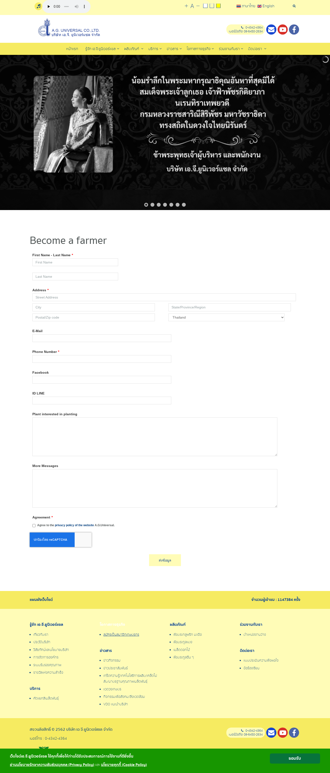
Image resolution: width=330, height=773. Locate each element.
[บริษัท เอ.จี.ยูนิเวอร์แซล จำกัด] (68, 27)
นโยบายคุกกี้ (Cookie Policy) (124, 765)
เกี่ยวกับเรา (40, 634)
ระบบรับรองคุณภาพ (47, 665)
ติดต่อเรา (255, 48)
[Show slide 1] (146, 205)
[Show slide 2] (152, 205)
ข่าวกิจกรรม (112, 660)
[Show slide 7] (184, 205)
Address (40, 290)
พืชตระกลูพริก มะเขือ (187, 634)
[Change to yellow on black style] (218, 6)
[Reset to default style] (212, 6)
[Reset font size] (192, 6)
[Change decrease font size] (198, 6)
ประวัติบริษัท (41, 642)
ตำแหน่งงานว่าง (255, 634)
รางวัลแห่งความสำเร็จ (48, 672)
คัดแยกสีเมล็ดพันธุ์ (46, 698)
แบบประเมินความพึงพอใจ (261, 660)
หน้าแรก (72, 48)
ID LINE (38, 393)
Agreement (42, 517)
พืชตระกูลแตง (182, 642)
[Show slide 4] (165, 205)
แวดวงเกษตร (112, 689)
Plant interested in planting (54, 414)
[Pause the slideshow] (315, 132)
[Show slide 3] (159, 205)
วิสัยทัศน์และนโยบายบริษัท (51, 650)
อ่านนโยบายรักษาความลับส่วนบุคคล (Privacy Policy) (52, 765)
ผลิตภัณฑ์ (132, 48)
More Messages (45, 466)
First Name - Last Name (52, 255)
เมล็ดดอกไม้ (181, 650)
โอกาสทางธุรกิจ (112, 625)
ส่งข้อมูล (165, 560)
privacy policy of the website (74, 525)
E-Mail (37, 331)
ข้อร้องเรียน (251, 668)
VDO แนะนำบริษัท (115, 704)
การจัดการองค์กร (45, 657)
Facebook (40, 372)
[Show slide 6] (177, 205)
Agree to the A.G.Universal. (76, 525)
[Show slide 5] (171, 205)
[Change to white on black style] (205, 6)
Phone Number (45, 352)
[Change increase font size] (186, 6)
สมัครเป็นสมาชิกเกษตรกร (121, 634)
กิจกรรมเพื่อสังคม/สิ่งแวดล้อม (124, 696)
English (268, 6)
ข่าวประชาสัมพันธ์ (115, 668)
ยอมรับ (295, 758)
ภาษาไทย (248, 6)
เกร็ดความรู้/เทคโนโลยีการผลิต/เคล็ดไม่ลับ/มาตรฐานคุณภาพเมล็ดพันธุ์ (130, 678)
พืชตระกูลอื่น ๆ (183, 657)
